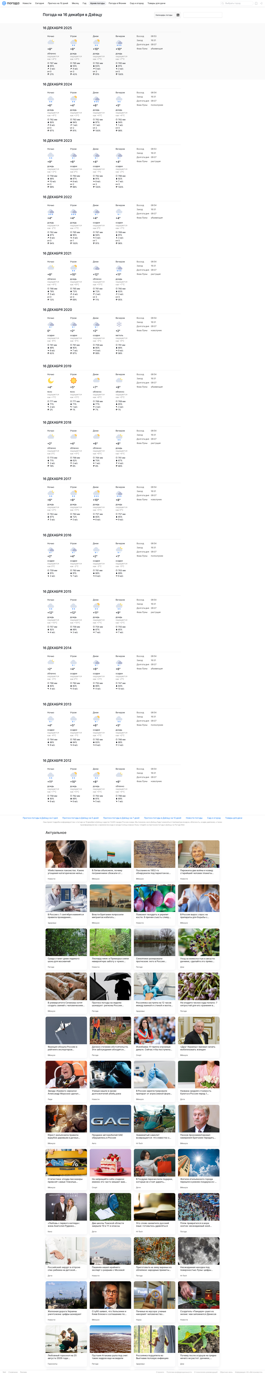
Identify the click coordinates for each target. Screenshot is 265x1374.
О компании (13, 1372)
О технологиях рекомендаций (206, 1372)
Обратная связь (226, 1372)
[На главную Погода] (12, 3)
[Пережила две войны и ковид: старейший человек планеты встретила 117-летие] (198, 861)
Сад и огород (214, 818)
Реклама (23, 1372)
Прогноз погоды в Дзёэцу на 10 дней (162, 818)
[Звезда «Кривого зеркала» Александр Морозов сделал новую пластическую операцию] (66, 1081)
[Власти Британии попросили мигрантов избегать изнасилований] (110, 905)
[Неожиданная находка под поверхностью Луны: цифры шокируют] (198, 1258)
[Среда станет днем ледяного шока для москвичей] (66, 949)
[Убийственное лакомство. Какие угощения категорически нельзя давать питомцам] (66, 861)
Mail (4, 1372)
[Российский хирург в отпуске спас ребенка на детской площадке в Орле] (66, 1258)
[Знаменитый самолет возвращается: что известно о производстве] (154, 1125)
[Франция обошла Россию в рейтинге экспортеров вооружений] (66, 1037)
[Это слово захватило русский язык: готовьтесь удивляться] (154, 1213)
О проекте (160, 1372)
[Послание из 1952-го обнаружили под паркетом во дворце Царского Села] (154, 861)
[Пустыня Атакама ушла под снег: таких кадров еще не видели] (110, 1346)
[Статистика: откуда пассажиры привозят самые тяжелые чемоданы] (66, 1169)
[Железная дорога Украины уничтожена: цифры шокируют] (66, 1302)
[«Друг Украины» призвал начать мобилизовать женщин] (198, 1037)
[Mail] (4, 3)
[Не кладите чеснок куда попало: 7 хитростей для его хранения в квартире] (198, 993)
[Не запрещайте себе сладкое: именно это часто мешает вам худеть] (110, 1169)
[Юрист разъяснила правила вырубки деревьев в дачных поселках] (66, 1125)
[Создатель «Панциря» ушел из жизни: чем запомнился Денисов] (198, 1302)
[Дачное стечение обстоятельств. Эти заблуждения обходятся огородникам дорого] (110, 1037)
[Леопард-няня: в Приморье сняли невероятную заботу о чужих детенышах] (110, 949)
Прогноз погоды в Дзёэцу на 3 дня (40, 818)
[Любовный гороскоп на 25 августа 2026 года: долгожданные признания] (66, 1346)
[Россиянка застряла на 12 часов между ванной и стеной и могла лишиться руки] (154, 993)
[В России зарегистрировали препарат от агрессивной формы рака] (154, 1081)
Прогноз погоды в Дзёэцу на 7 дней (121, 818)
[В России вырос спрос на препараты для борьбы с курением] (198, 905)
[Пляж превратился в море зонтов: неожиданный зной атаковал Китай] (198, 1213)
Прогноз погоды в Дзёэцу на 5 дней (80, 818)
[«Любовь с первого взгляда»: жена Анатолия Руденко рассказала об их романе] (66, 1213)
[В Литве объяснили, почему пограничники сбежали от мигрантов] (110, 861)
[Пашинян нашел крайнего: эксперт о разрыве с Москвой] (110, 1258)
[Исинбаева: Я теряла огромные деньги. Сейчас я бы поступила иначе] (154, 1037)
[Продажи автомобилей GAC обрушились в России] (110, 1125)
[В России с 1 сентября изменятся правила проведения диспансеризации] (66, 905)
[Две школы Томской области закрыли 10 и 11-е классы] (110, 1213)
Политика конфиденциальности (179, 1372)
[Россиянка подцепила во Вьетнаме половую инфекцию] (154, 1346)
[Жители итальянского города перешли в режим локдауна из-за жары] (198, 1169)
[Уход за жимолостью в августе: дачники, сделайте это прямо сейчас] (198, 949)
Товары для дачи (233, 818)
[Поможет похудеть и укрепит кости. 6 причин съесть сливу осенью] (154, 905)
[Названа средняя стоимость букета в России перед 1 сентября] (198, 1081)
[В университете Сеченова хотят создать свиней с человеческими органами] (66, 993)
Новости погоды (194, 818)
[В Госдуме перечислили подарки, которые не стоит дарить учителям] (154, 1169)
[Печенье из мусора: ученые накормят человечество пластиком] (154, 1302)
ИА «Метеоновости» (254, 1372)
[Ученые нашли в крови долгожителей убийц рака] (110, 1081)
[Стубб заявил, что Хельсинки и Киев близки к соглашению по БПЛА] (110, 1302)
